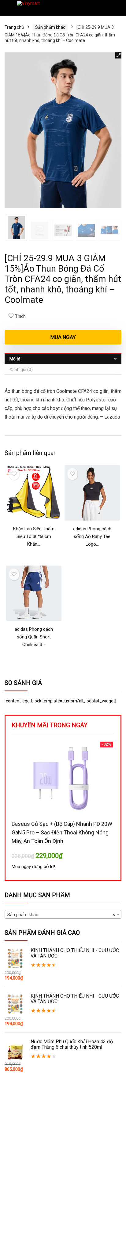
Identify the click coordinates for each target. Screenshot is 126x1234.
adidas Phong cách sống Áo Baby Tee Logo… (92, 536)
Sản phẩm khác (50, 27)
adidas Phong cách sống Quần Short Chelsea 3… (34, 636)
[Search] (116, 8)
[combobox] (63, 914)
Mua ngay (63, 337)
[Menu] (7, 8)
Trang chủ (14, 27)
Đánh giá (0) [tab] (21, 369)
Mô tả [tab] (14, 358)
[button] (118, 55)
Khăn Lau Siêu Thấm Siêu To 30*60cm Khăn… (33, 536)
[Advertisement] (63, 1167)
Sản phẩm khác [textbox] (61, 914)
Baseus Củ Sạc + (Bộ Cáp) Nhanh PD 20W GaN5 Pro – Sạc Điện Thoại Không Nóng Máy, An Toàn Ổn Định (62, 832)
